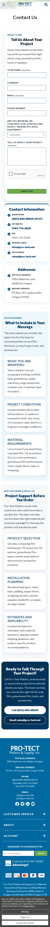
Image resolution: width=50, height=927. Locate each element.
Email (15, 95)
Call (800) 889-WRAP (25, 710)
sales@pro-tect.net (24, 256)
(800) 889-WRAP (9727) (27, 218)
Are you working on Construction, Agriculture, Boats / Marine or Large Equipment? (25, 125)
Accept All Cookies (25, 922)
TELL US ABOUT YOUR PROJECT (24, 143)
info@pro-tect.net (23, 247)
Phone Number (16, 108)
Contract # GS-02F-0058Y (27, 861)
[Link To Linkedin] (28, 805)
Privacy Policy (28, 906)
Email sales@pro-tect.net (25, 719)
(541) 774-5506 (21, 228)
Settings (25, 911)
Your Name (19, 70)
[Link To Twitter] (23, 805)
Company (13, 83)
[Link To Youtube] (33, 805)
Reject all (25, 917)
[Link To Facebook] (17, 805)
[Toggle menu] (3, 4)
